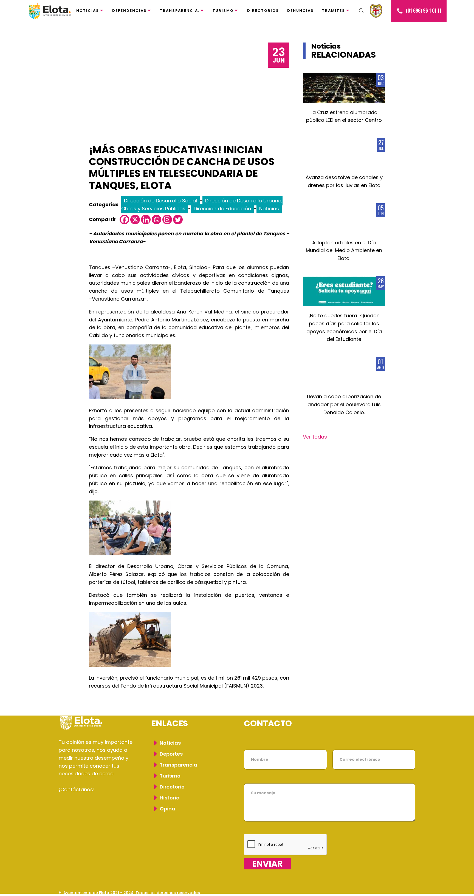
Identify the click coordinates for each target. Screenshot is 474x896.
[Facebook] (124, 219)
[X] (135, 219)
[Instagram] (167, 219)
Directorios (263, 10)
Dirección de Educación (222, 208)
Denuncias (300, 10)
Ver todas (315, 436)
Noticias (87, 10)
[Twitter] (178, 219)
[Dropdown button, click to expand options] (362, 11)
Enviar (267, 863)
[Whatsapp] (156, 219)
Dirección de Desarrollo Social (160, 200)
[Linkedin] (146, 219)
